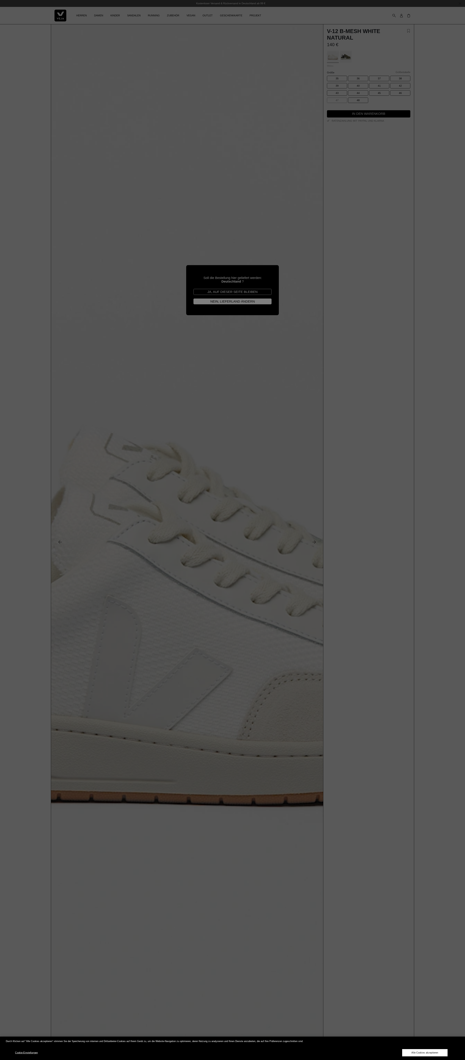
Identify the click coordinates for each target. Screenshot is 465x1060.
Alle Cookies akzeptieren (424, 1052)
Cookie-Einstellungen (26, 1052)
